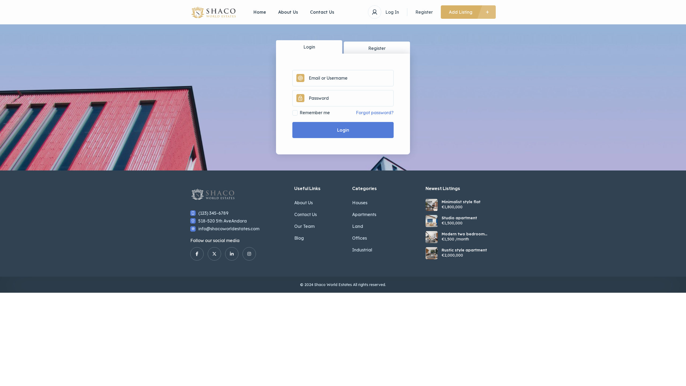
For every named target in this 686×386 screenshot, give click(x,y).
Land (357, 226)
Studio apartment (459, 218)
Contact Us (322, 12)
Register (424, 12)
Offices (359, 238)
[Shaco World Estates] (213, 12)
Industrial (362, 250)
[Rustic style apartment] (432, 253)
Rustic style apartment (464, 250)
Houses (359, 202)
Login (309, 47)
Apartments (364, 214)
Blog (299, 238)
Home (259, 12)
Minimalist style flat (461, 202)
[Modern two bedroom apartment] (432, 237)
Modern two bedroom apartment (463, 234)
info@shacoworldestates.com (228, 228)
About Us (288, 12)
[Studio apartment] (432, 221)
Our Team (304, 226)
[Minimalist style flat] (432, 205)
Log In (392, 12)
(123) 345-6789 (213, 213)
